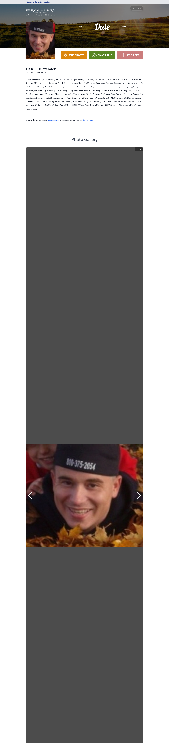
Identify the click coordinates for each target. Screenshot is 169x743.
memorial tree (53, 119)
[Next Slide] (138, 495)
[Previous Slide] (30, 495)
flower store (88, 119)
